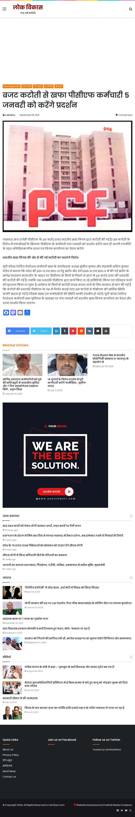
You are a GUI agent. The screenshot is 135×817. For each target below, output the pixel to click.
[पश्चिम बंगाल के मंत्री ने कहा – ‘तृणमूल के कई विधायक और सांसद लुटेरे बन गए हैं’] (12, 672)
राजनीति (49, 86)
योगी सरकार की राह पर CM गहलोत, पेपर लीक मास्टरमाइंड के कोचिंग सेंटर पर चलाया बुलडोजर (78, 603)
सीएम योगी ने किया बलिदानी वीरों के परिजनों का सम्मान (35, 555)
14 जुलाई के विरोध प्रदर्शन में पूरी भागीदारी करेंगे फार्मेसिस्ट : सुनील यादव (67, 383)
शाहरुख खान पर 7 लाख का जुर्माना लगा (25, 619)
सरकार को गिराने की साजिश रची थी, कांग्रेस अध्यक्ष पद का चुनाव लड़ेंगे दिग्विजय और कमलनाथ (78, 638)
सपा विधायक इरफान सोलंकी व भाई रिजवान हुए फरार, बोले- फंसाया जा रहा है (46, 628)
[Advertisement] (67, 58)
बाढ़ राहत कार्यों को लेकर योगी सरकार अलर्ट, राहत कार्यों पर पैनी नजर (42, 526)
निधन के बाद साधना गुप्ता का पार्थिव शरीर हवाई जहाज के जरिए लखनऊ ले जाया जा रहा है (74, 708)
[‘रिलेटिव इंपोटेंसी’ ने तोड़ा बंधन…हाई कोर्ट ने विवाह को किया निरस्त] (12, 592)
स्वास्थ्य (58, 86)
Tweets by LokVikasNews (107, 749)
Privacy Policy (11, 755)
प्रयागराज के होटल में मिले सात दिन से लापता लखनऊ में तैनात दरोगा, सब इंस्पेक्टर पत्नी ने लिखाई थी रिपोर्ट (63, 535)
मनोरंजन (7, 766)
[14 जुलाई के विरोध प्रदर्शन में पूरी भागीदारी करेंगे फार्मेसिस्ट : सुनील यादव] (67, 365)
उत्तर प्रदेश (26, 86)
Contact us (9, 776)
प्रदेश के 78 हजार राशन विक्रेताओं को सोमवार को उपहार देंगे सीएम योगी (43, 545)
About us (8, 749)
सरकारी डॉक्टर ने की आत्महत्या (20, 698)
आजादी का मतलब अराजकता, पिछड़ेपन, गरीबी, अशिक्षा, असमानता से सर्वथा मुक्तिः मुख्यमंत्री (54, 565)
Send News (9, 771)
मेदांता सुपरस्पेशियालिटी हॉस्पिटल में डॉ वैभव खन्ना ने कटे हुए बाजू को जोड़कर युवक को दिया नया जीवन (76, 684)
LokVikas (10, 114)
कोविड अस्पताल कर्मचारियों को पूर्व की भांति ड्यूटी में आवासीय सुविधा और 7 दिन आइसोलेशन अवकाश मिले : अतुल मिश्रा (22, 384)
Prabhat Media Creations (117, 805)
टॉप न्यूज (38, 86)
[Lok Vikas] (27, 9)
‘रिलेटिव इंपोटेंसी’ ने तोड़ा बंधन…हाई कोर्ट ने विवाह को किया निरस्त (62, 587)
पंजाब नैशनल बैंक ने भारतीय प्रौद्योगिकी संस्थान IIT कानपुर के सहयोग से (111, 359)
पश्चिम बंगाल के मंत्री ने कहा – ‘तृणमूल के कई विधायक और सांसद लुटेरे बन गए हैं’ (70, 667)
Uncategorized (12, 86)
